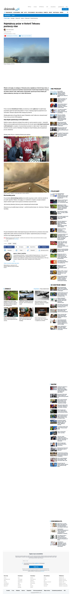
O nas (13, 590)
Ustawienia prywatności (57, 590)
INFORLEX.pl (41, 6)
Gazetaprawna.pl (7, 579)
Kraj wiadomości (44, 288)
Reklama (18, 590)
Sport (19, 583)
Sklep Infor (6, 585)
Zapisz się (36, 566)
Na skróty (6, 575)
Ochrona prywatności (37, 590)
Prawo (45, 577)
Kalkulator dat (61, 577)
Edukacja (32, 580)
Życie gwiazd (32, 583)
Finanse (45, 579)
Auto (19, 577)
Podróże (19, 585)
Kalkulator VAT (61, 581)
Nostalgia (12, 18)
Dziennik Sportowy (34, 18)
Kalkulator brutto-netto (63, 584)
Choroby (45, 583)
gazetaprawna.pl (61, 6)
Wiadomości (7, 15)
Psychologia (46, 584)
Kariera (23, 590)
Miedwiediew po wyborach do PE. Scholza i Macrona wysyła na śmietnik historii (11, 266)
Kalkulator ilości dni (62, 579)
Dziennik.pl (20, 575)
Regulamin (29, 590)
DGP (47, 6)
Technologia (20, 579)
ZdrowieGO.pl (53, 6)
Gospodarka (20, 580)
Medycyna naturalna (47, 581)
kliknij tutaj (42, 571)
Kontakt (8, 590)
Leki (44, 580)
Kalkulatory (61, 575)
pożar (9, 243)
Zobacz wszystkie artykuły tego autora (11, 263)
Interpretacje (6, 584)
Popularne (36, 288)
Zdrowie (19, 584)
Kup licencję (16, 238)
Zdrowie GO (17, 18)
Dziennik (5, 20)
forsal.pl (35, 6)
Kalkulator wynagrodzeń (63, 585)
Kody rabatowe (33, 579)
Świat (13, 15)
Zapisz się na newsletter (26, 35)
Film (31, 584)
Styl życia (45, 585)
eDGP (5, 580)
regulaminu (37, 563)
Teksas (14, 243)
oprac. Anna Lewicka (10, 29)
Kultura (31, 587)
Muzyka (31, 585)
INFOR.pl (29, 6)
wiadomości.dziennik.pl (11, 20)
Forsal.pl (5, 581)
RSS (65, 590)
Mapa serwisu (47, 590)
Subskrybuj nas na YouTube (12, 35)
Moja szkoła (32, 581)
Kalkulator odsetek (62, 583)
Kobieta (31, 577)
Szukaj (66, 9)
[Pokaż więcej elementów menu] (68, 12)
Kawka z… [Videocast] (25, 18)
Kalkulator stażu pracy (63, 580)
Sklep (67, 6)
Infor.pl (5, 577)
